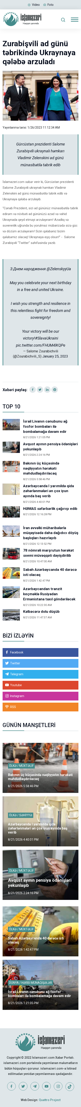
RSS (13, 707)
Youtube (16, 685)
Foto (51, 4)
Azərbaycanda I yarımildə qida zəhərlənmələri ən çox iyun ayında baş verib (48, 491)
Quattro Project (49, 1100)
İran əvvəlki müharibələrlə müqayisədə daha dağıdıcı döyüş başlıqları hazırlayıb (50, 533)
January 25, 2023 (55, 356)
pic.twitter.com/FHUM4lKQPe (40, 345)
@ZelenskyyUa (59, 269)
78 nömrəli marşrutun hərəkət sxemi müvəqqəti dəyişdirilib (48, 553)
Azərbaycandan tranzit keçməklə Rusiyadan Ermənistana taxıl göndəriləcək (49, 594)
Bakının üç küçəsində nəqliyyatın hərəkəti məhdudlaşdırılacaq (41, 468)
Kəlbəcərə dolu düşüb (41, 611)
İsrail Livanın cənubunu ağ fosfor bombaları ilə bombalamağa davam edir (45, 426)
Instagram (17, 696)
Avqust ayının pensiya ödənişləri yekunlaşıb (50, 446)
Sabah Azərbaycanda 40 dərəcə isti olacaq (50, 572)
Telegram (16, 674)
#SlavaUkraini (46, 338)
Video (36, 4)
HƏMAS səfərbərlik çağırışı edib (50, 508)
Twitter (15, 663)
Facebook (16, 652)
